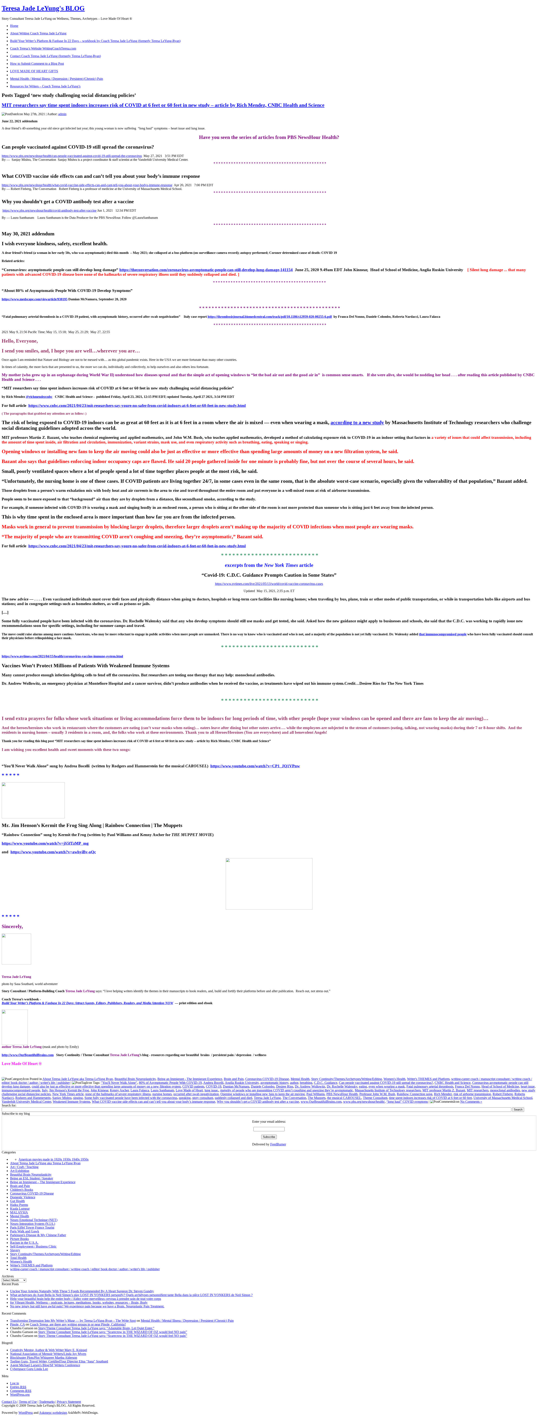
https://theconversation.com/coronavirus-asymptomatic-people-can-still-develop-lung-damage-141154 (206, 270)
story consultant (202, 1098)
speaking (185, 1098)
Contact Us (9, 1401)
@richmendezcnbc (39, 396)
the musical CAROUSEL (344, 1098)
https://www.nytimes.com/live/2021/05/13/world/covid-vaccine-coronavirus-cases (269, 584)
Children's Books (21, 1189)
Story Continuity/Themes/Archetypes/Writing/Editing (346, 1079)
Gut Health (17, 1201)
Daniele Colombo (262, 1086)
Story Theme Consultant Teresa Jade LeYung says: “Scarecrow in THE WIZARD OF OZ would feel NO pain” (112, 1332)
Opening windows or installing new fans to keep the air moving (262, 1094)
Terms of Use (28, 1401)
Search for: (9, 1105)
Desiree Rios (284, 1086)
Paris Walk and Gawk (24, 1231)
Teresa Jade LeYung (267, 1098)
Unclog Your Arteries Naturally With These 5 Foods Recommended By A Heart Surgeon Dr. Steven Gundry (82, 1291)
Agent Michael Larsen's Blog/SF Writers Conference (45, 1365)
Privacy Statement (69, 1401)
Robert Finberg (503, 1094)
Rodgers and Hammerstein (33, 1098)
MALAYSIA (19, 1212)
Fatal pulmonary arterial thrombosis (429, 1086)
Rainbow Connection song (414, 1094)
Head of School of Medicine (500, 1086)
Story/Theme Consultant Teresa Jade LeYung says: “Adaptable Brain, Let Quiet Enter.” (96, 1328)
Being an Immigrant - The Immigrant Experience (189, 1079)
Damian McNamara (236, 1086)
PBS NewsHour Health (342, 1094)
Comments (20, 1391)
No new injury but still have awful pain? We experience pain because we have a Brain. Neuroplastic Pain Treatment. (87, 1306)
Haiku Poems (19, 1205)
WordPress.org (20, 1394)
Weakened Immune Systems (71, 1101)
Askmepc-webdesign (53, 1412)
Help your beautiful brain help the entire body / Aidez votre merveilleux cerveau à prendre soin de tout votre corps (85, 1299)
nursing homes (162, 1094)
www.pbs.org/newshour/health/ (364, 1101)
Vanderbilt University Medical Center (26, 1101)
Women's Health (394, 1079)
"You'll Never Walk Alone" (119, 1082)
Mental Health (300, 1079)
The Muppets (317, 1098)
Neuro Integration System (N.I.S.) (32, 1223)
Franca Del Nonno (467, 1086)
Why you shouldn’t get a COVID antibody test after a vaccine (258, 1101)
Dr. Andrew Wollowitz (310, 1086)
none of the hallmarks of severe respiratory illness (118, 1094)
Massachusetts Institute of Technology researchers (388, 1090)
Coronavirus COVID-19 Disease (267, 1079)
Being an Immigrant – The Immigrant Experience (42, 1182)
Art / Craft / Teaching (24, 1167)
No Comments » (471, 1101)
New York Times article (68, 1094)
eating (363, 1086)
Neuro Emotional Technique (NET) (33, 1220)
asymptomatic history (274, 1082)
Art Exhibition (19, 1171)
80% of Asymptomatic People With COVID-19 (170, 1082)
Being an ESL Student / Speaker (31, 1178)
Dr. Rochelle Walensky (342, 1086)
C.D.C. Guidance (325, 1082)
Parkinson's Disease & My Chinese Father (38, 1235)
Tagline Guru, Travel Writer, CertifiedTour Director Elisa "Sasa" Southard (59, 1361)
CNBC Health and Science (453, 1082)
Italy (44, 1090)
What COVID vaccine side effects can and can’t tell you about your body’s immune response (153, 1101)
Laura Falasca (140, 1090)
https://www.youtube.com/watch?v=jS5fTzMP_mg (45, 843)
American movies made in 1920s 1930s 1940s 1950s (53, 1159)
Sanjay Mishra (61, 1098)
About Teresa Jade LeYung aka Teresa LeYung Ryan (77, 1079)
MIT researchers (477, 1090)
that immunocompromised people (443, 634)
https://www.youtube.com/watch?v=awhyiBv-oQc (53, 852)
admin (62, 114)
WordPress (25, 1412)
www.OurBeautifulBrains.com (321, 1101)
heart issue (528, 1086)
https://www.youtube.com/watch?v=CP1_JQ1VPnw (255, 766)
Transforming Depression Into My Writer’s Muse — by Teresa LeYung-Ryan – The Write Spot (73, 1320)
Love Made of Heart (189, 1090)
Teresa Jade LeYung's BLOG (43, 8)
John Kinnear (99, 1090)
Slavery (15, 1250)
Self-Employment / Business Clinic (33, 1246)
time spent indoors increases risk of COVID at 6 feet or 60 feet (430, 1098)
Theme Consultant (375, 1098)
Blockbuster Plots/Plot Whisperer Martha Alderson (43, 1357)
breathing (306, 1082)
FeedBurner (278, 1144)
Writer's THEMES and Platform (428, 1079)
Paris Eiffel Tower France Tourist (32, 1227)
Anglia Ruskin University (242, 1082)
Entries (18, 1387)
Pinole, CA (17, 1324)
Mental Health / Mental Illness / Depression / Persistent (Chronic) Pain (187, 1320)
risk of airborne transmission (472, 1094)
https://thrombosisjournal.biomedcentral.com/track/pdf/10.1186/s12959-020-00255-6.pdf (270, 316)
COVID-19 (213, 1086)
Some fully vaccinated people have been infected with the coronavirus (130, 1098)
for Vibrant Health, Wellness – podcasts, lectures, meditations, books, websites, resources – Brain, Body (79, 1302)
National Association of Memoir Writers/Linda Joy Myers (48, 1354)
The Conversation (294, 1098)
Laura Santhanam (162, 1090)
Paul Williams (315, 1094)
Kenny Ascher (119, 1090)
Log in (14, 1383)
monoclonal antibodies (505, 1090)
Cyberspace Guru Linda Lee (29, 1369)
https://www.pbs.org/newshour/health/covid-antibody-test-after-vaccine (49, 210)
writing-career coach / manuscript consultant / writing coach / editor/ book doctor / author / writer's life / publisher (85, 1269)
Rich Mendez (443, 1094)
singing (78, 1098)
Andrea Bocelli (213, 1082)
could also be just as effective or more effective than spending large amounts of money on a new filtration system (106, 1086)
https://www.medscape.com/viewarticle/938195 (34, 299)
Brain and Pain (234, 1079)
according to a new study (357, 422)
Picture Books (19, 1239)
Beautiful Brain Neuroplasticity (135, 1079)
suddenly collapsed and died (233, 1098)
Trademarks (47, 1401)
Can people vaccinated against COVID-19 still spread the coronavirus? (386, 1082)
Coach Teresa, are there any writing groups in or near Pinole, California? (78, 1324)
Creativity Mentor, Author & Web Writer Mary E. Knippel (48, 1350)
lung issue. (211, 1090)
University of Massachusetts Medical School (502, 1098)
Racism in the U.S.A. (24, 1242)
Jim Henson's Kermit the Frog (69, 1090)
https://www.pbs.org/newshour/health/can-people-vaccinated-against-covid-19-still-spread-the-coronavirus (72, 156)
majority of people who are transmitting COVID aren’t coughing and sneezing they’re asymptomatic (286, 1090)
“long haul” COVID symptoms (407, 1101)
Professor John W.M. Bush (377, 1094)
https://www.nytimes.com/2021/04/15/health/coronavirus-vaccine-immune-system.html (62, 656)
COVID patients (193, 1086)
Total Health (18, 1258)
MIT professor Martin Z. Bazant (443, 1090)
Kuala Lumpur (20, 1208)
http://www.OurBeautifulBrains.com (28, 1055)
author (294, 1082)
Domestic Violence (22, 1197)
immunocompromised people (21, 1090)
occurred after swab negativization (196, 1094)
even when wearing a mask (387, 1086)
